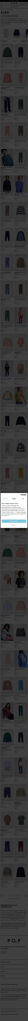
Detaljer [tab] (14, 498)
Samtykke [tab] (5, 498)
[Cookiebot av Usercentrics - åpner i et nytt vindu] (20, 495)
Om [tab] (23, 498)
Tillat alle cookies (14, 521)
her (15, 512)
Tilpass (13, 525)
